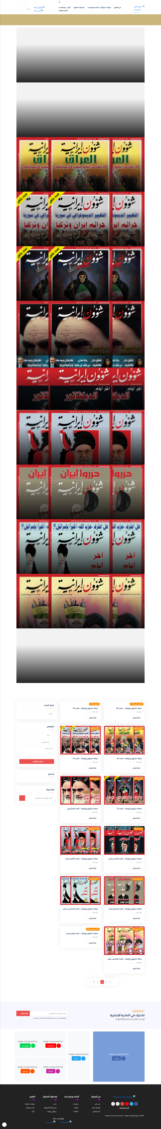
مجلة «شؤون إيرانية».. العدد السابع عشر (125, 909)
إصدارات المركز (78, 7)
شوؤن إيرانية (51, 1111)
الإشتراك (23, 1013)
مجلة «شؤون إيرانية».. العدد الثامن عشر (81, 859)
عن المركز (117, 7)
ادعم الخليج (96, 1111)
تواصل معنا (96, 1108)
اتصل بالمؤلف (37, 761)
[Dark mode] (60, 2)
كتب (54, 1104)
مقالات (75, 1111)
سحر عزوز (132, 712)
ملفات (76, 1108)
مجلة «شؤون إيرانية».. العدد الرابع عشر (82, 933)
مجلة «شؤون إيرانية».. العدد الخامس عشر (125, 959)
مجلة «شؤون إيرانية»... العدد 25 (129, 708)
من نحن (97, 1104)
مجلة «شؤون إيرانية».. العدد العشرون (82, 809)
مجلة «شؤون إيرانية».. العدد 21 (129, 809)
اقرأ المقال (136, 718)
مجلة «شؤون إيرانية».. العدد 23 (129, 758)
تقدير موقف (63, 10)
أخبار (68, 7)
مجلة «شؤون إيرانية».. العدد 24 (85, 708)
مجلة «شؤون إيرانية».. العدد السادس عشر (80, 909)
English (24, 2)
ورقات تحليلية (105, 7)
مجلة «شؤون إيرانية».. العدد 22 (85, 758)
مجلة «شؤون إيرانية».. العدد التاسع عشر (125, 859)
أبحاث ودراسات (93, 7)
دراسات (75, 1104)
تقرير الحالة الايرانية (50, 1108)
